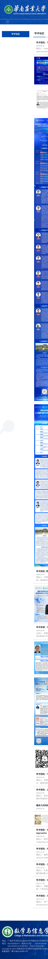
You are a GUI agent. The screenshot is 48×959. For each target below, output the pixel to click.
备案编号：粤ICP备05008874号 (15, 951)
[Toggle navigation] (7, 21)
